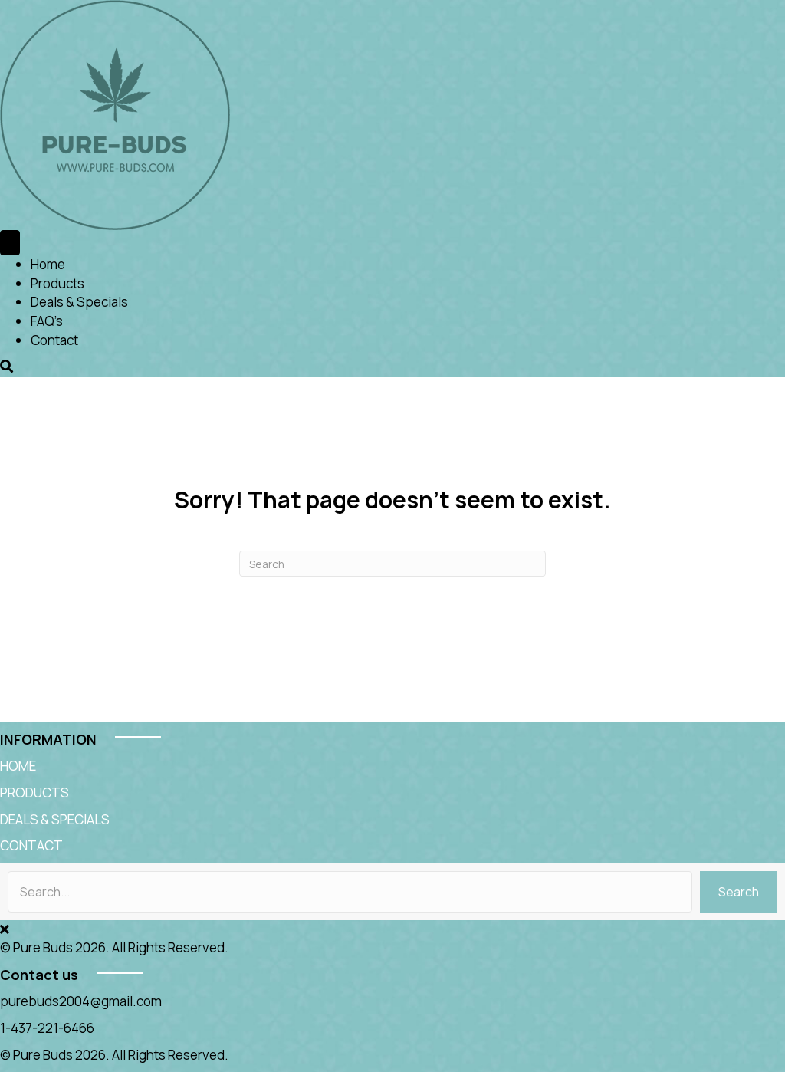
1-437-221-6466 (47, 1028)
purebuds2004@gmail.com (81, 1001)
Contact (54, 340)
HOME (18, 765)
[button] (738, 892)
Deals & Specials (79, 302)
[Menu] (10, 242)
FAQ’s (47, 321)
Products (57, 283)
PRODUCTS (34, 792)
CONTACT (31, 845)
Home (48, 264)
